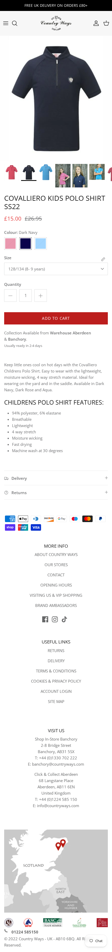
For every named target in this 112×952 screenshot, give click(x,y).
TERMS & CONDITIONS (56, 670)
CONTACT (56, 574)
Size (7, 257)
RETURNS (56, 650)
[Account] (95, 23)
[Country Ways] (56, 23)
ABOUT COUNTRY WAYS (56, 554)
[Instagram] (55, 619)
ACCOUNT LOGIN (56, 691)
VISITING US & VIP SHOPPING (56, 595)
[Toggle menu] (5, 23)
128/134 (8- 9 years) (26, 268)
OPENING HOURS (56, 585)
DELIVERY (56, 660)
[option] (56, 98)
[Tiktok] (64, 619)
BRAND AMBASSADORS (56, 605)
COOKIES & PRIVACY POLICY (56, 681)
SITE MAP (56, 701)
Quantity (12, 284)
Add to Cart (56, 318)
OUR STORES (56, 564)
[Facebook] (45, 619)
